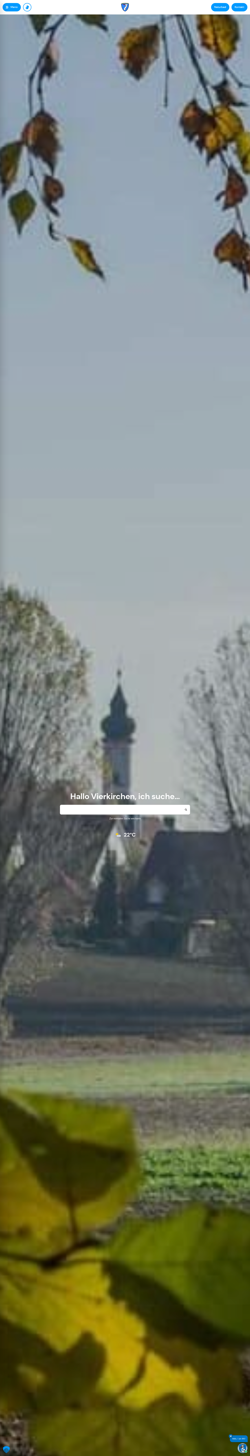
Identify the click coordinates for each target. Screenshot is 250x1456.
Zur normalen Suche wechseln (125, 818)
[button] (6, 1449)
